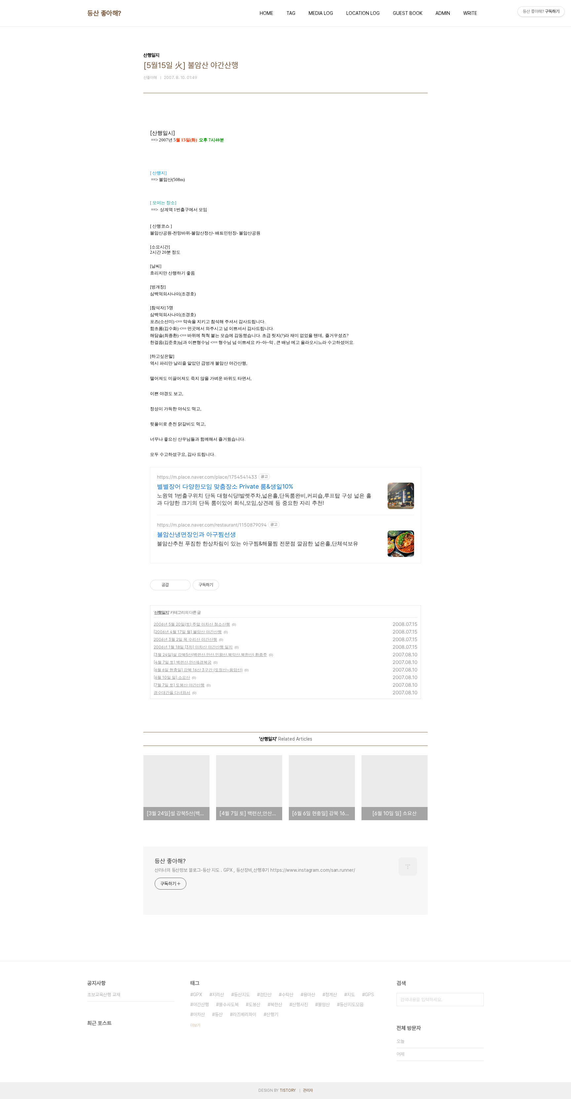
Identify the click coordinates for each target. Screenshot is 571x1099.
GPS (369, 994)
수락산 (287, 994)
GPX (197, 994)
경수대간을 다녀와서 (172, 692)
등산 (219, 1014)
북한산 (276, 1004)
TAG (290, 13)
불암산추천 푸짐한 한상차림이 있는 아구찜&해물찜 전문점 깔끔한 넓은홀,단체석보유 (257, 543)
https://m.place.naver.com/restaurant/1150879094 (212, 525)
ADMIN (443, 13)
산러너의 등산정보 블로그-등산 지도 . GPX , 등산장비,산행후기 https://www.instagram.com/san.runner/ (255, 870)
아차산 (199, 1014)
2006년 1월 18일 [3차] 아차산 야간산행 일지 (193, 646)
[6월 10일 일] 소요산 (172, 677)
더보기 (195, 1025)
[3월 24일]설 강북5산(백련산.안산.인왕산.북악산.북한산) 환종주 (210, 654)
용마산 (309, 994)
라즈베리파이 (244, 1014)
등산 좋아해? (104, 13)
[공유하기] (175, 585)
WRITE (470, 13)
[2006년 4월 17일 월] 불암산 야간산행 (188, 631)
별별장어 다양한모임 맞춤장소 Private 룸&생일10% (225, 486)
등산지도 (242, 994)
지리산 (218, 994)
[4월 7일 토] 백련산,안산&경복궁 (182, 662)
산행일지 (161, 612)
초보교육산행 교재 (103, 994)
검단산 (266, 994)
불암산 (324, 1004)
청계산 (331, 994)
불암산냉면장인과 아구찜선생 (196, 534)
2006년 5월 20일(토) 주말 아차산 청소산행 (192, 624)
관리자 (308, 1090)
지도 (351, 994)
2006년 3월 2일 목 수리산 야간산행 (185, 639)
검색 (477, 999)
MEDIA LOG (321, 13)
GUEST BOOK (407, 13)
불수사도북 (229, 1004)
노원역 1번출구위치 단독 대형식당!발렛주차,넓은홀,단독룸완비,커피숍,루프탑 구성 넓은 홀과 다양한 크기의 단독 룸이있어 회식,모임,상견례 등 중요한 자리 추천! (264, 499)
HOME (266, 13)
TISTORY (288, 1090)
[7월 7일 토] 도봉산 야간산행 (179, 684)
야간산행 (201, 1004)
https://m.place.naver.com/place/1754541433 (207, 477)
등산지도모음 (351, 1004)
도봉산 (254, 1004)
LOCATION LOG (363, 13)
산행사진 (300, 1004)
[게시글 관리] (183, 585)
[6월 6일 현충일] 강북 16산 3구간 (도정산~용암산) (198, 669)
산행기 (272, 1014)
